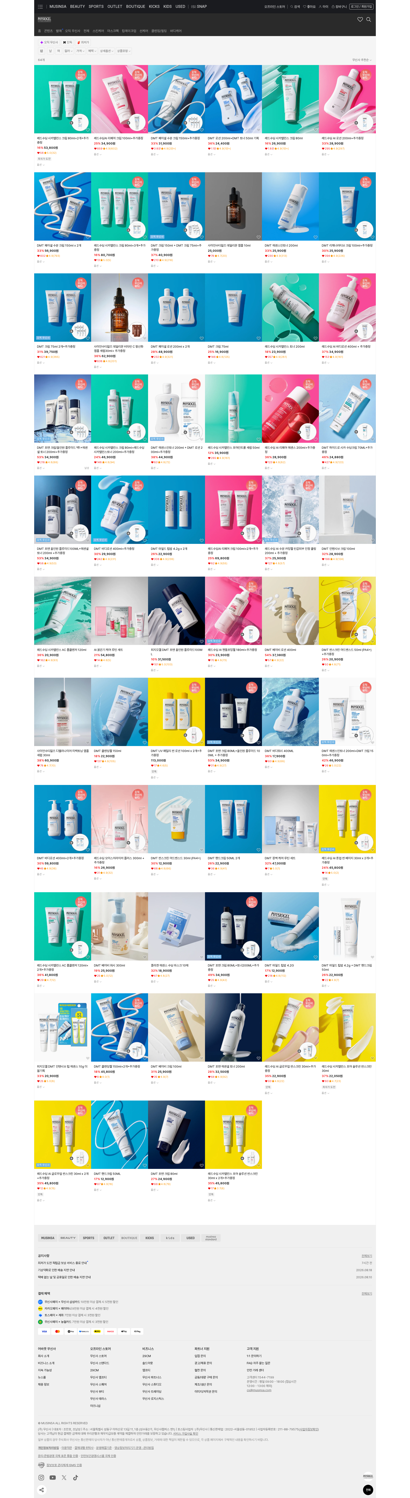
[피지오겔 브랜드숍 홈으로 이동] (44, 19)
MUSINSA (58, 6)
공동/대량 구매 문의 (206, 1377)
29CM (94, 1370)
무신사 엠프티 (98, 1377)
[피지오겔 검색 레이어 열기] (368, 19)
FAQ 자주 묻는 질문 (258, 1363)
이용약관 (66, 1448)
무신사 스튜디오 (151, 1384)
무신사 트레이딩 (151, 1391)
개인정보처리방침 (48, 1448)
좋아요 (311, 7)
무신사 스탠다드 (99, 1363)
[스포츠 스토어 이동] (88, 1238)
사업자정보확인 (309, 1429)
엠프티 (146, 1370)
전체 (368, 1490)
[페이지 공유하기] (42, 1490)
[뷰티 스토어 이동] (68, 1238)
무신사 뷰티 (97, 1391)
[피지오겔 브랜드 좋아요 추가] (360, 19)
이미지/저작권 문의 (206, 1391)
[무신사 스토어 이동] (47, 1238)
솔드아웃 (147, 1363)
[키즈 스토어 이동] (170, 1238)
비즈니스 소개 (46, 1363)
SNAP (202, 6)
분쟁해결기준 (104, 1448)
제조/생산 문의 (203, 1384)
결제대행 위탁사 (84, 1448)
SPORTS (96, 6)
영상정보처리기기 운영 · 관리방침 (134, 1448)
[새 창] (41, 1477)
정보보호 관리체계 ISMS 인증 (64, 1465)
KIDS (167, 6)
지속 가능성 (45, 1370)
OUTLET (114, 6)
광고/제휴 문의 (203, 1363)
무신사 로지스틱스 (153, 1398)
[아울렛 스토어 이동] (109, 1238)
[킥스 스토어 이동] (149, 1238)
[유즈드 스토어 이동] (190, 1238)
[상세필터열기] (41, 51)
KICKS (154, 6)
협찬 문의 (200, 1370)
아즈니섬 (95, 1406)
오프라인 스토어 (274, 7)
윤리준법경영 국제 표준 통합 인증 (58, 1456)
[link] (39, 30)
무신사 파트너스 (151, 1377)
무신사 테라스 (98, 1398)
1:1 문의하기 (254, 1356)
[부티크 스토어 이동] (129, 1238)
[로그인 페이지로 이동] (360, 6)
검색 (297, 7)
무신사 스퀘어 (98, 1384)
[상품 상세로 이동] (62, 99)
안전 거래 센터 (255, 1370)
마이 (325, 7)
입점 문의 (200, 1356)
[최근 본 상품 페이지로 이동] (368, 1476)
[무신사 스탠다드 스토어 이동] (211, 1238)
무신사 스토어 (98, 1356)
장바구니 (341, 7)
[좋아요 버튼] (87, 130)
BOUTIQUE (135, 6)
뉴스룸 (42, 1377)
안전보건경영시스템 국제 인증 (98, 1456)
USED (180, 6)
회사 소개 (43, 1356)
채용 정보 (43, 1384)
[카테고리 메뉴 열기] (40, 6)
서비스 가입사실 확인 (185, 1433)
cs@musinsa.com (259, 1390)
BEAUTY (77, 6)
